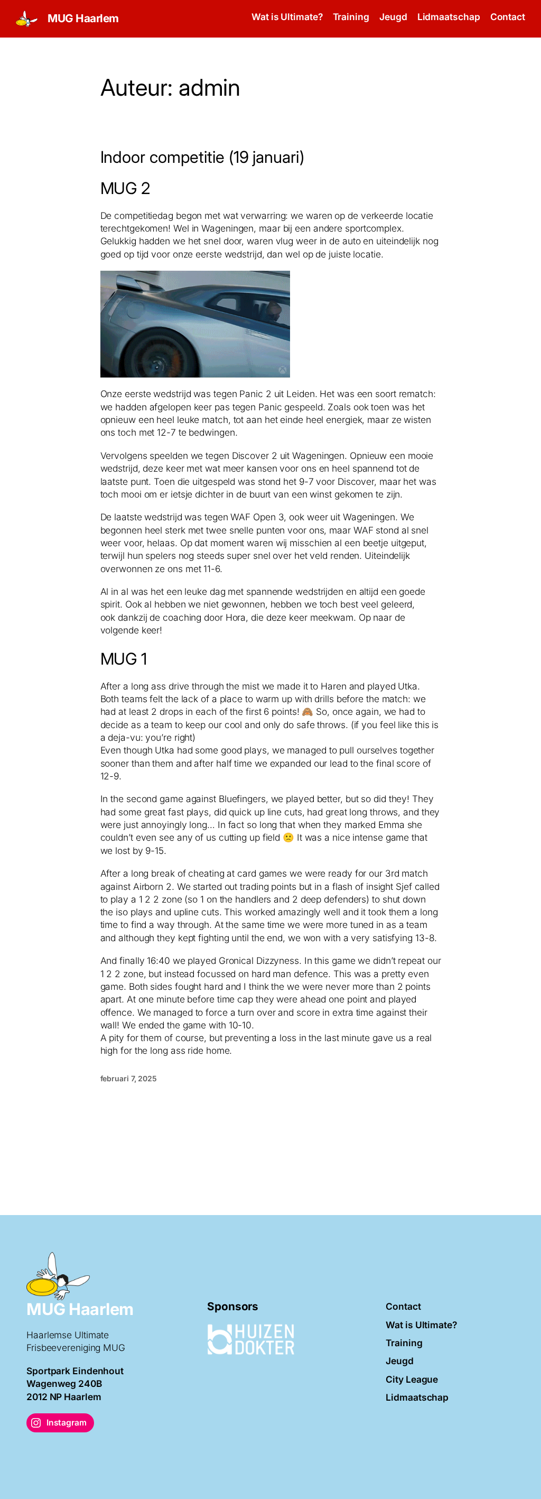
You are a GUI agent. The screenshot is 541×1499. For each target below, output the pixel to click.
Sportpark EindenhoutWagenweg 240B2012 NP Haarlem (75, 1383)
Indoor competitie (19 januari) (202, 157)
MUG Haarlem (83, 18)
